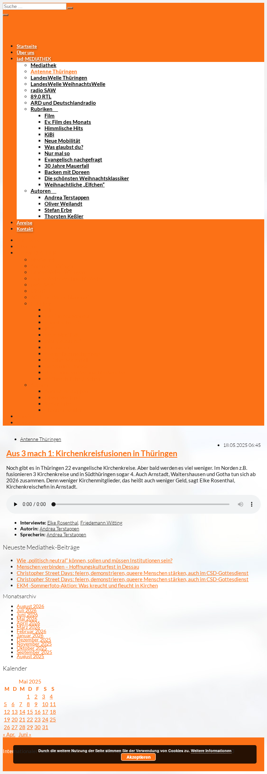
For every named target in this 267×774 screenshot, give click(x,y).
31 (45, 727)
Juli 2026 (27, 610)
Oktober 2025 (32, 648)
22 (30, 719)
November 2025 (34, 644)
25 (53, 719)
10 (45, 704)
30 (37, 727)
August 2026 (30, 606)
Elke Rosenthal (62, 523)
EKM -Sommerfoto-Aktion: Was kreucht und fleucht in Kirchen (87, 585)
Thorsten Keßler (63, 216)
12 (7, 712)
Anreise (24, 223)
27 (14, 727)
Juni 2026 (27, 614)
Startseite (27, 46)
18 (53, 712)
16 (37, 712)
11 (53, 704)
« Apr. (9, 734)
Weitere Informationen (211, 750)
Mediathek (43, 65)
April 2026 (28, 623)
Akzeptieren (139, 757)
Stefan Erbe (58, 210)
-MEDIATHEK (34, 59)
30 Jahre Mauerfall (66, 166)
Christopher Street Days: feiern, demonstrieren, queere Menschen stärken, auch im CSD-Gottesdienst (133, 573)
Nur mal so (57, 153)
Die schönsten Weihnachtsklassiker (86, 178)
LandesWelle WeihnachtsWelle (68, 84)
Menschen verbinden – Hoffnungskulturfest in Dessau (78, 566)
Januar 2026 (30, 635)
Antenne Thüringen (54, 71)
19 (7, 719)
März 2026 (28, 627)
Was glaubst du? (63, 147)
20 (14, 719)
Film (49, 115)
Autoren (41, 191)
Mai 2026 (27, 619)
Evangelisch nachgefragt (73, 159)
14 (22, 712)
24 (45, 719)
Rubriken (41, 109)
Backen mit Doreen (67, 172)
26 (7, 727)
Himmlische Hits (63, 128)
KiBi (49, 134)
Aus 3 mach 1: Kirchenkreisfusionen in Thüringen (91, 453)
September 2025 (34, 652)
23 (37, 719)
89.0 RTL (41, 96)
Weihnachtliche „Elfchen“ (74, 184)
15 (30, 712)
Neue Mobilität (62, 140)
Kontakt (25, 229)
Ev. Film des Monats (67, 122)
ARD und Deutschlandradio (63, 103)
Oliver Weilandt (63, 203)
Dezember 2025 (34, 639)
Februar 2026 (31, 631)
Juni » (24, 734)
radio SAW (43, 90)
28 (22, 727)
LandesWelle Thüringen (59, 77)
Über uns (25, 52)
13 (14, 712)
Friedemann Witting (101, 523)
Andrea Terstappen (66, 197)
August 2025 (30, 656)
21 (22, 719)
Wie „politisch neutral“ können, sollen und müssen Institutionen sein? (94, 560)
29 (30, 727)
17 (45, 712)
